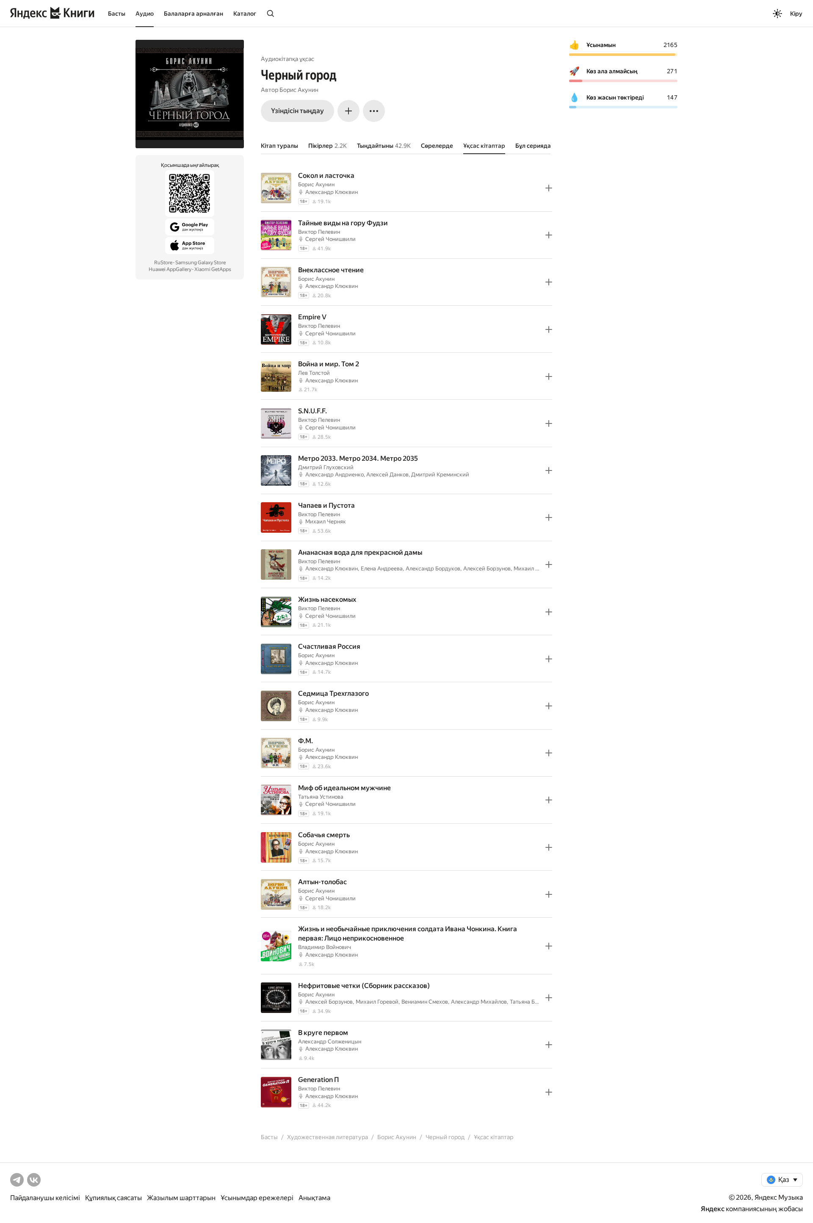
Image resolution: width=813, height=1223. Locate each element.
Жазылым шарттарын (181, 1198)
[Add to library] (548, 188)
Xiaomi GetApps (212, 269)
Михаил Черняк (325, 521)
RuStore (163, 263)
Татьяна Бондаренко (536, 1002)
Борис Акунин (298, 89)
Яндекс (713, 1209)
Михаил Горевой (535, 568)
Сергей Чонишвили (330, 239)
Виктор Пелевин (319, 232)
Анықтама (314, 1198)
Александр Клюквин (331, 192)
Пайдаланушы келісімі (45, 1198)
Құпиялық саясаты (113, 1198)
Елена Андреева (382, 568)
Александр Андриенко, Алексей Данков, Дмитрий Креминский (387, 474)
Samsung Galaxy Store (200, 263)
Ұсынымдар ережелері (257, 1198)
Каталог (244, 13)
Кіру (796, 13)
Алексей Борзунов (487, 568)
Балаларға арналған (193, 13)
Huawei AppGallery (170, 269)
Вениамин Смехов (424, 1002)
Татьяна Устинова (320, 797)
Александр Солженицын (329, 1041)
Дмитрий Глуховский (326, 467)
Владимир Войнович (324, 947)
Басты (116, 13)
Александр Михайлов (479, 1002)
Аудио (145, 13)
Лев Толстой (314, 373)
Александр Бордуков (433, 568)
